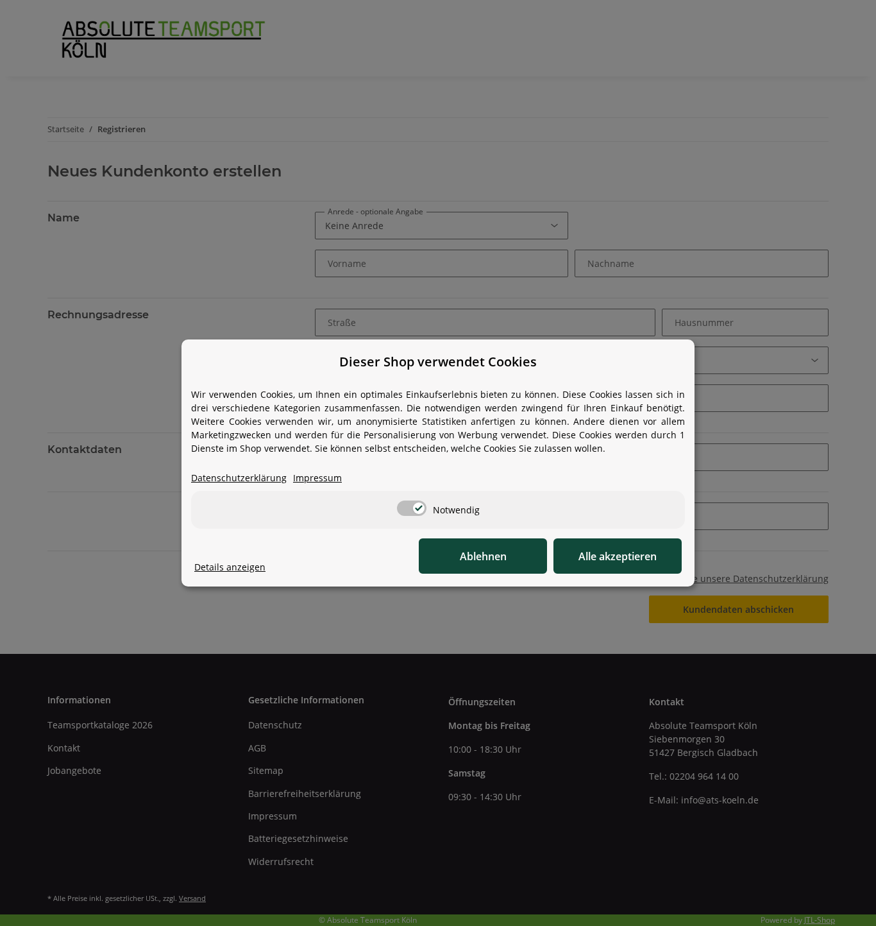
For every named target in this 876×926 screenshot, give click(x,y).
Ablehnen (483, 556)
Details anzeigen (229, 567)
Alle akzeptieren (617, 556)
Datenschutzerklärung (239, 478)
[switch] (411, 508)
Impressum (317, 478)
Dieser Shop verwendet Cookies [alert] (438, 361)
